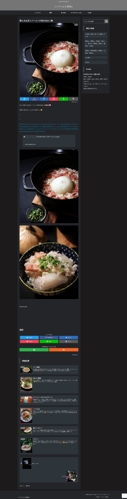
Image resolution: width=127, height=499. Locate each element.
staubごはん (23, 129)
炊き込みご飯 (70, 124)
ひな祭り (88, 58)
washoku (32, 131)
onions (52, 124)
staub (75, 126)
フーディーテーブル (47, 129)
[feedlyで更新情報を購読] (34, 349)
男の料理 (64, 126)
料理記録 (69, 129)
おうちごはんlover (59, 129)
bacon (63, 124)
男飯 (44, 126)
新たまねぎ (30, 124)
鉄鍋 (30, 129)
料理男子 (49, 126)
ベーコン (57, 124)
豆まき (87, 62)
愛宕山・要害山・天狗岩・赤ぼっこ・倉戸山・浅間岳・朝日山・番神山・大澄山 (95, 43)
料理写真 (75, 129)
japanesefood (24, 131)
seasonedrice (24, 126)
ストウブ (70, 126)
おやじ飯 (32, 126)
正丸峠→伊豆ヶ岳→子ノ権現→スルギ (95, 35)
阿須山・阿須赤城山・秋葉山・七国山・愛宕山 (95, 52)
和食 (37, 131)
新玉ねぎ (23, 124)
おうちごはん (36, 129)
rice (76, 124)
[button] (106, 21)
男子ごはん (39, 126)
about (95, 494)
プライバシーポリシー (103, 494)
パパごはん (57, 126)
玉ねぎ (36, 124)
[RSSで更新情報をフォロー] (63, 349)
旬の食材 (42, 131)
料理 (22, 329)
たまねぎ (42, 124)
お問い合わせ (89, 494)
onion (47, 124)
